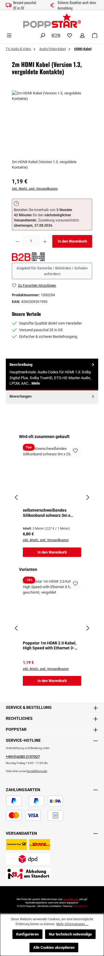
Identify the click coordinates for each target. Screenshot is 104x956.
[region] (52, 122)
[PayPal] (14, 801)
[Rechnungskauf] (55, 815)
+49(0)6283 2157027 (23, 756)
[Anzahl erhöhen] (45, 241)
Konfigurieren (27, 934)
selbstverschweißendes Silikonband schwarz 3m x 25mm (46, 513)
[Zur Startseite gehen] (52, 20)
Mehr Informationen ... (72, 924)
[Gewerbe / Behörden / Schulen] (56, 35)
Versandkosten (71, 899)
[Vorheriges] (16, 497)
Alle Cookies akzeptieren (54, 947)
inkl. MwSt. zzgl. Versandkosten (35, 189)
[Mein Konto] (82, 35)
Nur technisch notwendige (70, 934)
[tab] (52, 374)
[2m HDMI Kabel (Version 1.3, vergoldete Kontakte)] (52, 122)
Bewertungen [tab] (20, 396)
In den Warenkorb (72, 241)
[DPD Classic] (28, 859)
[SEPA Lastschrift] (55, 801)
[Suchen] (42, 35)
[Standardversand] (28, 844)
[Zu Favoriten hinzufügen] (75, 451)
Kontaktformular (37, 771)
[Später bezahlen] (36, 801)
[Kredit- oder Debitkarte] (23, 815)
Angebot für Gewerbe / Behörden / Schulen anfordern (52, 271)
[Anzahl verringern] (17, 241)
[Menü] (9, 35)
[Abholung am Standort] (28, 873)
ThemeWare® (80, 906)
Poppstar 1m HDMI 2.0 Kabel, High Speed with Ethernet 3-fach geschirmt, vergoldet (49, 646)
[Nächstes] (87, 497)
